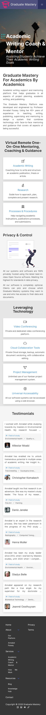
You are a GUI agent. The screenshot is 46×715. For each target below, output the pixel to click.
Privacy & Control (17, 235)
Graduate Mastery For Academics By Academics (20, 80)
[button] (42, 4)
